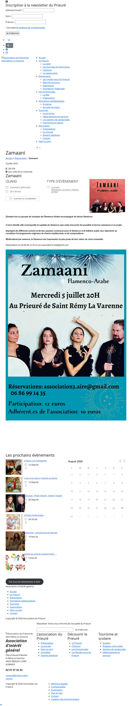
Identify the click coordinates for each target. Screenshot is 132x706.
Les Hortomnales (47, 91)
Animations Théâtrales (54, 88)
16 (122, 491)
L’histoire (47, 70)
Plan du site (56, 693)
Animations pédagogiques (51, 101)
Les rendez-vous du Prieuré (56, 79)
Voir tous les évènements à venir (24, 581)
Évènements (45, 76)
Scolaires (47, 104)
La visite (47, 64)
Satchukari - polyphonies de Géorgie (40, 532)
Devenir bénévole (51, 135)
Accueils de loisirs (51, 107)
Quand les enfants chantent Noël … (40, 553)
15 (114, 491)
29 (114, 508)
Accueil (42, 57)
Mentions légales (59, 683)
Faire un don (45, 141)
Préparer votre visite (113, 646)
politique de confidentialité (32, 27)
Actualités (45, 652)
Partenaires (56, 690)
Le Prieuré (44, 60)
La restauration (50, 73)
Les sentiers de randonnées (56, 119)
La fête (46, 94)
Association (44, 125)
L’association (16, 607)
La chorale (48, 132)
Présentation (49, 129)
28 (80, 474)
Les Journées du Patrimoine (56, 67)
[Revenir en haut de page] (1, 704)
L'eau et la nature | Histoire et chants (40, 478)
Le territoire (48, 113)
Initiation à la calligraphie (35, 460)
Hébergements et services (55, 116)
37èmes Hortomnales (34, 515)
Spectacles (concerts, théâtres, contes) (65, 190)
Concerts (55, 187)
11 (80, 491)
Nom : (8, 16)
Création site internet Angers (65, 699)
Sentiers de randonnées (114, 649)
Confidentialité (58, 686)
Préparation (49, 98)
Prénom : (10, 22)
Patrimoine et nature (53, 122)
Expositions (48, 85)
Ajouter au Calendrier (24, 199)
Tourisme (43, 110)
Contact (46, 138)
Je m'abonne (82, 629)
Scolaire (106, 643)
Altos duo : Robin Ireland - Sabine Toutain (43, 495)
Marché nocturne (51, 82)
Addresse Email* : (14, 10)
